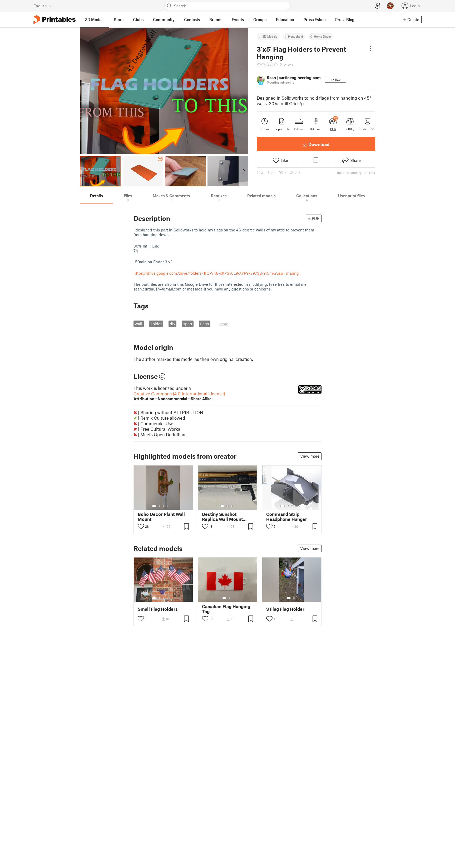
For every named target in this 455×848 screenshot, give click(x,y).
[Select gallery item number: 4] (168, 506)
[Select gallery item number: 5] (171, 506)
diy (172, 323)
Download (318, 144)
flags (204, 323)
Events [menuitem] (238, 19)
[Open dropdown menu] (370, 48)
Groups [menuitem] (259, 19)
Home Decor (322, 36)
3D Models (269, 36)
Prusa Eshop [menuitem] (315, 19)
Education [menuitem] (285, 19)
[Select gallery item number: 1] (154, 506)
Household (295, 36)
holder (156, 323)
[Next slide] (243, 171)
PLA (333, 129)
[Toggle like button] (141, 526)
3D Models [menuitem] (94, 19)
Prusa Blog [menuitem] (344, 19)
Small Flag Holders (158, 609)
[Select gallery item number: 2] (159, 506)
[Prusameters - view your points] (390, 5)
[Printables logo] (54, 19)
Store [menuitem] (118, 19)
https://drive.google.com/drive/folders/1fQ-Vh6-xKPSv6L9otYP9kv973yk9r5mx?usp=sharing (216, 273)
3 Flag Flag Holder (285, 609)
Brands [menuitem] (215, 19)
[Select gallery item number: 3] (163, 506)
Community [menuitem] (164, 19)
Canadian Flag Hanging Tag (226, 609)
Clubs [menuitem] (138, 19)
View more (309, 456)
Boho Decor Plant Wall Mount (161, 517)
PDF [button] (315, 218)
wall (138, 323)
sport (187, 323)
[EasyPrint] (378, 6)
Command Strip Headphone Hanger (286, 517)
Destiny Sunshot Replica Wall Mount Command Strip (222, 517)
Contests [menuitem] (192, 19)
